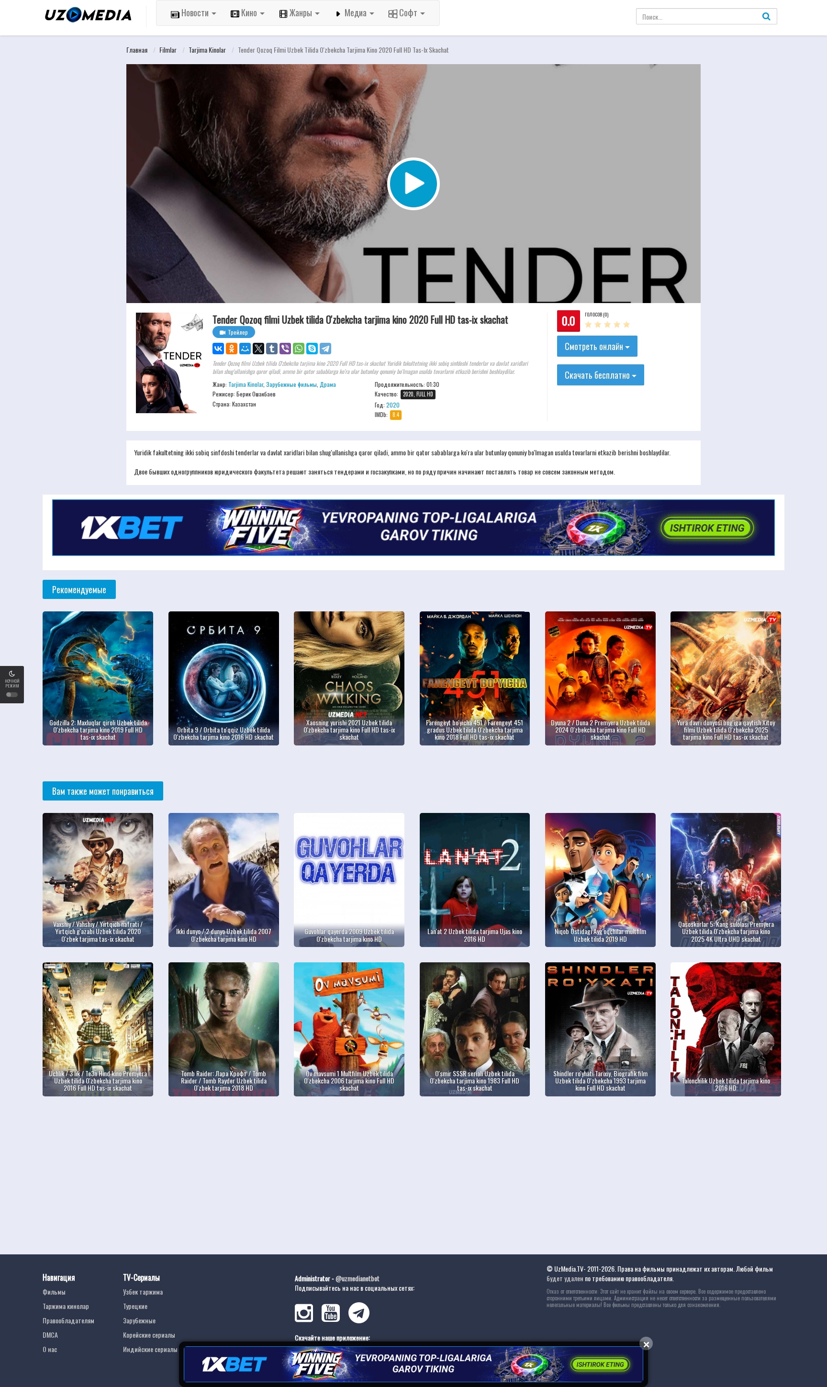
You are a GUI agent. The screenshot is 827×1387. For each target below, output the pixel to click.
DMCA (50, 1335)
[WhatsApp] (298, 348)
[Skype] (312, 348)
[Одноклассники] (231, 348)
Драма (328, 384)
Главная (136, 50)
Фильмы (54, 1291)
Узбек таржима (143, 1291)
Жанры (301, 12)
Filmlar (168, 50)
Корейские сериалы (149, 1335)
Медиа (356, 12)
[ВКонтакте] (218, 348)
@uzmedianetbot (357, 1278)
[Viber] (285, 348)
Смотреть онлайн (595, 346)
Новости (195, 12)
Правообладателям (68, 1320)
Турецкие (135, 1306)
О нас (50, 1349)
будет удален (565, 1278)
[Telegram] (325, 348)
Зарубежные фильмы (291, 384)
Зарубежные (139, 1320)
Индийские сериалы (150, 1349)
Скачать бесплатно (598, 375)
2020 (393, 405)
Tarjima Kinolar (207, 50)
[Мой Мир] (245, 348)
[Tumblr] (272, 348)
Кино (249, 12)
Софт (408, 12)
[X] (258, 348)
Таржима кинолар (66, 1306)
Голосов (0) (596, 314)
